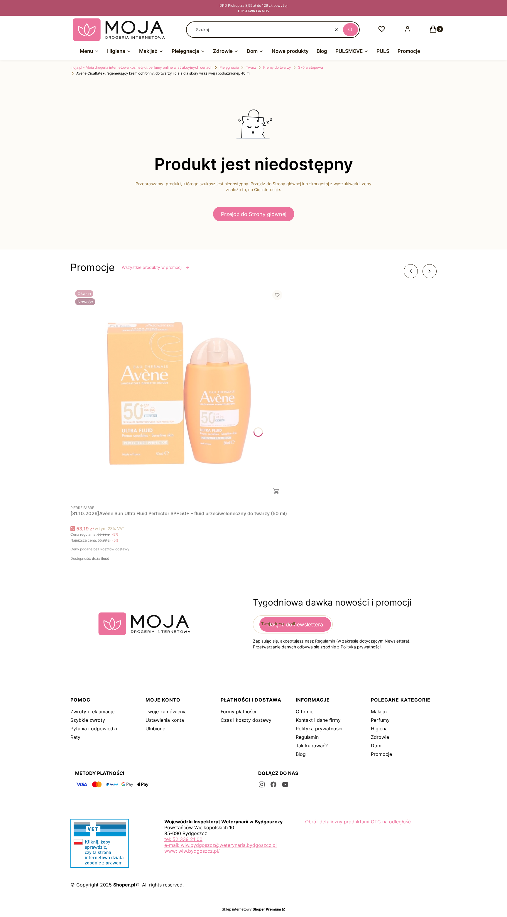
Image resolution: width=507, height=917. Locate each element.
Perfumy (380, 720)
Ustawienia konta (165, 720)
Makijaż (379, 711)
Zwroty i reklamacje (92, 711)
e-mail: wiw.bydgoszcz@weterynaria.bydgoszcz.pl (220, 845)
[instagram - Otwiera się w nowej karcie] (261, 784)
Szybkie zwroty (87, 720)
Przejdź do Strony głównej (253, 214)
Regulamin (307, 737)
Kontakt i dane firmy (318, 720)
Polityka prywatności (319, 728)
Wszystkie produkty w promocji (152, 267)
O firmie (304, 711)
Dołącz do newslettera (295, 624)
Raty (75, 737)
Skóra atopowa (310, 67)
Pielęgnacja (229, 67)
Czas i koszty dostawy (246, 720)
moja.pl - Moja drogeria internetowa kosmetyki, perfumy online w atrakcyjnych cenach (141, 67)
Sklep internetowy (251, 909)
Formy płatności (238, 711)
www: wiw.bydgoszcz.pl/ (192, 851)
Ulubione (155, 728)
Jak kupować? (312, 746)
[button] (350, 29)
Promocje (381, 754)
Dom (376, 746)
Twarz (251, 67)
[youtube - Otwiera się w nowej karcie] (285, 784)
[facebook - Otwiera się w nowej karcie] (273, 784)
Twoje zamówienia (166, 711)
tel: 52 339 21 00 (183, 839)
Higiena (379, 728)
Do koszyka (276, 491)
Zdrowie (380, 737)
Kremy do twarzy (277, 67)
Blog (301, 754)
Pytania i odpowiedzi (93, 728)
